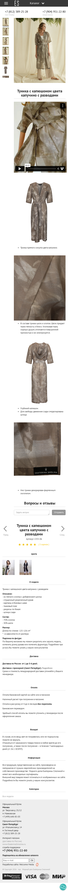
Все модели (8, 796)
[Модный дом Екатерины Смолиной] (15, 3)
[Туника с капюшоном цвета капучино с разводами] (40, 50)
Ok (32, 860)
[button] (63, 887)
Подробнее (47, 668)
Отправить (59, 512)
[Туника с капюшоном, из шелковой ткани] (25, 567)
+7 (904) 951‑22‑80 (54, 11)
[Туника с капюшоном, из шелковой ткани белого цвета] (8, 567)
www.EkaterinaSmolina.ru (14, 844)
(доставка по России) (12, 841)
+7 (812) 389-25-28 (16, 11)
